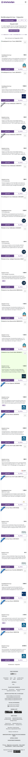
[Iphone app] (18, 712)
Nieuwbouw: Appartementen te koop (13, 728)
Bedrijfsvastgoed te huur (9, 724)
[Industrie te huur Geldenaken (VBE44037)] (14, 171)
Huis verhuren (11, 689)
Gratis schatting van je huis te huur (13, 697)
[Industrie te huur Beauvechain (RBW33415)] (14, 326)
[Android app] (9, 712)
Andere (18, 690)
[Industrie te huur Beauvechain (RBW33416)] (14, 295)
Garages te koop (13, 720)
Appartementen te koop (17, 717)
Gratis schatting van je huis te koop (13, 695)
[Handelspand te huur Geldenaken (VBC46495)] (14, 202)
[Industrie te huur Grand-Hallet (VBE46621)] (14, 358)
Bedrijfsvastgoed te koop (17, 719)
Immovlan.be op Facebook (13, 704)
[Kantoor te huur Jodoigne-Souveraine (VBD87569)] (14, 264)
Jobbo (14, 679)
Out (10, 679)
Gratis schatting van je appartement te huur (13, 699)
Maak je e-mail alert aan (13, 731)
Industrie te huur (5, 117)
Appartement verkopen (20, 689)
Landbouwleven (20, 677)
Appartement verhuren (11, 690)
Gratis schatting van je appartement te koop (13, 698)
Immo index (14, 715)
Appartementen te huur (17, 723)
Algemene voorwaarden (12, 745)
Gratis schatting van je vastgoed (14, 693)
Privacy (4, 745)
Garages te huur (19, 724)
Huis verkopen (4, 689)
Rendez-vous (19, 679)
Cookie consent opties (18, 746)
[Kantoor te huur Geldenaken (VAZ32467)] (14, 233)
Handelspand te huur (6, 55)
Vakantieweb (5, 677)
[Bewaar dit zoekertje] (25, 42)
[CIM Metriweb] (16, 751)
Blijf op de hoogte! (14, 30)
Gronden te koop (7, 719)
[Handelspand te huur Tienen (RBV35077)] (14, 78)
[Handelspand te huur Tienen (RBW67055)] (14, 47)
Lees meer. (20, 749)
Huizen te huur (8, 723)
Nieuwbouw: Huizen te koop (13, 727)
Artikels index (14, 738)
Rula (15, 677)
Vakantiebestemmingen (14, 740)
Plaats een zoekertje (14, 687)
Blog (13, 684)
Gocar (11, 677)
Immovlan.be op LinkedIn (14, 706)
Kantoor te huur (5, 241)
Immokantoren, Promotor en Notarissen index (14, 735)
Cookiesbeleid (8, 746)
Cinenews (6, 679)
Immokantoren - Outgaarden (14, 664)
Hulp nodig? (22, 745)
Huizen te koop (8, 717)
